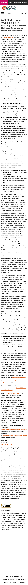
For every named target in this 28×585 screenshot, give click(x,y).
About (7, 576)
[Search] (18, 13)
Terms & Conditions (20, 579)
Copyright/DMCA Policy (9, 582)
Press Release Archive (16, 576)
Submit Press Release (8, 579)
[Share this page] (26, 13)
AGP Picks (4, 2)
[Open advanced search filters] (22, 13)
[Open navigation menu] (2, 13)
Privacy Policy (21, 582)
